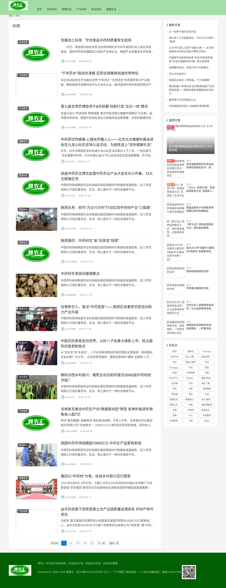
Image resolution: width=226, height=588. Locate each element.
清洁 (191, 394)
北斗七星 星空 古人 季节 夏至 (191, 356)
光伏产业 (174, 356)
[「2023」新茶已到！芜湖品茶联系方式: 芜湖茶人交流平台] (176, 190)
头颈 (207, 394)
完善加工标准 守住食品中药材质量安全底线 (96, 40)
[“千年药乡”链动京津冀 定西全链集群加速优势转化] (36, 83)
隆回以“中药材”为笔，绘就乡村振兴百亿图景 (96, 476)
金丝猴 (174, 383)
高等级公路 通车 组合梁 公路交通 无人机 (191, 399)
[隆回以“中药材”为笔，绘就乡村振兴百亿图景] (36, 486)
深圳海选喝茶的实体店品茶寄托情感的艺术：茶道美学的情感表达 (199, 167)
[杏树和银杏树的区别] (176, 272)
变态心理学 (190, 362)
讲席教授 (207, 388)
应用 (191, 383)
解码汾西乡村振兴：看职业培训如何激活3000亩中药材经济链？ (106, 377)
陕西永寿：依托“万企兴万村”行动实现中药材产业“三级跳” (106, 208)
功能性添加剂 (175, 399)
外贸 (207, 362)
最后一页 (114, 543)
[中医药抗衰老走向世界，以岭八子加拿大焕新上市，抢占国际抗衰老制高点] (36, 351)
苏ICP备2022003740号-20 (91, 571)
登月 (207, 367)
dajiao (207, 420)
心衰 (191, 420)
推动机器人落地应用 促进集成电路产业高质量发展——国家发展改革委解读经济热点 (191, 90)
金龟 (175, 415)
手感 (175, 410)
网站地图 (131, 571)
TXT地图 (119, 571)
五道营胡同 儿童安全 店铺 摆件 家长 (175, 420)
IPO (190, 415)
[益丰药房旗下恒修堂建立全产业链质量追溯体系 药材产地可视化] (36, 520)
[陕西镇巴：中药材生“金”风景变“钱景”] (36, 251)
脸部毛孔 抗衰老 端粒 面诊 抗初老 (207, 410)
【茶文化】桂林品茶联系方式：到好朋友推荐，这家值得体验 (199, 228)
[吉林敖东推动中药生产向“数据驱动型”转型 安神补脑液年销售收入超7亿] (36, 419)
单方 (175, 362)
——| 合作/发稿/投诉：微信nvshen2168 (159, 571)
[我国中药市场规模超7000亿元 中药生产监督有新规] (36, 453)
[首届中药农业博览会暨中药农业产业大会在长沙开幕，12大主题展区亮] (36, 184)
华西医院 (207, 415)
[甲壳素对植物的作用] (176, 289)
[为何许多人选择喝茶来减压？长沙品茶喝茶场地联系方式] (176, 307)
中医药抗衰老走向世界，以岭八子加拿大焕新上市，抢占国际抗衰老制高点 (107, 343)
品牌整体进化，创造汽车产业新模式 (189, 67)
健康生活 (111, 9)
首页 (39, 9)
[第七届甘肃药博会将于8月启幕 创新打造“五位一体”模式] (36, 117)
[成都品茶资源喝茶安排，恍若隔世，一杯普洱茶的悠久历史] (176, 327)
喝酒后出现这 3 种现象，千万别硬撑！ (190, 79)
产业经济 (82, 9)
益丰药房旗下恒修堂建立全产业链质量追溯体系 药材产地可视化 (107, 511)
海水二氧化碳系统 (207, 383)
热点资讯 (52, 9)
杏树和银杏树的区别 (197, 271)
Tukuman (206, 351)
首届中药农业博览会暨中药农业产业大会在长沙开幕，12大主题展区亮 (107, 176)
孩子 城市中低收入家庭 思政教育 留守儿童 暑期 (207, 399)
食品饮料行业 (207, 356)
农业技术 (96, 9)
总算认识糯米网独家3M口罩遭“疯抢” (175, 404)
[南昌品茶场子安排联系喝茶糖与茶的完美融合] (176, 208)
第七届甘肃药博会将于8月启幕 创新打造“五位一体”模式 (104, 106)
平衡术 (191, 410)
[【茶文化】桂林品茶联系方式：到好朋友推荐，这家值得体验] (176, 229)
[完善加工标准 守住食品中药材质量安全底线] (36, 50)
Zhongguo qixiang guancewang (175, 367)
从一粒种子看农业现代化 (182, 31)
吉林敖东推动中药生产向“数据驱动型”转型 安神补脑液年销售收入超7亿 (107, 411)
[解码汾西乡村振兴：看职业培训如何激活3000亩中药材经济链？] (36, 385)
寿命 (175, 388)
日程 (207, 373)
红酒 (175, 373)
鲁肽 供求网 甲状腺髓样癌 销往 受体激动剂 (207, 378)
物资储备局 (206, 404)
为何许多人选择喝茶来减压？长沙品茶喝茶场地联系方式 (199, 308)
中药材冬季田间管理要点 (80, 274)
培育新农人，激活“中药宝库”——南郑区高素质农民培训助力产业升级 (106, 309)
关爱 (191, 404)
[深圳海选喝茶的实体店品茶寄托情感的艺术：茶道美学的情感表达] (176, 168)
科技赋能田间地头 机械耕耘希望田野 (189, 105)
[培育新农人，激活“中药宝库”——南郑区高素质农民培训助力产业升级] (36, 317)
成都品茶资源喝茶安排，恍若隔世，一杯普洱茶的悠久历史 (199, 328)
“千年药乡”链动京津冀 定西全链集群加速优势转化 (100, 73)
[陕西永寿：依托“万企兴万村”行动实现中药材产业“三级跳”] (36, 218)
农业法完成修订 (177, 73)
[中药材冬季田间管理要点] (36, 284)
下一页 (101, 543)
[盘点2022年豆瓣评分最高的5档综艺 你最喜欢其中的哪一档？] (176, 252)
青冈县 (174, 394)
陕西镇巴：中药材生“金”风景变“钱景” (90, 241)
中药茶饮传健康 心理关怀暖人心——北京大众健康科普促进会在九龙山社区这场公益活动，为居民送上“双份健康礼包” (107, 142)
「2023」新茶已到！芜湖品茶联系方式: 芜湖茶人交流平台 (200, 191)
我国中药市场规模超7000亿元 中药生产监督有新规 (101, 443)
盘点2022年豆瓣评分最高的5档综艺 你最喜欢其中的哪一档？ (200, 251)
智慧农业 (67, 9)
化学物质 (190, 373)
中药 (18, 15)
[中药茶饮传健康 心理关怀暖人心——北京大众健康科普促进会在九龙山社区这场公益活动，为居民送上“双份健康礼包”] (36, 150)
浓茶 (191, 388)
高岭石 (191, 351)
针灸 (191, 367)
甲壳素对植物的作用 (197, 288)
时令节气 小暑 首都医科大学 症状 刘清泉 (175, 378)
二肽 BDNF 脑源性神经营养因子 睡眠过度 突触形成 (191, 378)
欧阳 (175, 351)
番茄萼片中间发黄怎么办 (182, 99)
